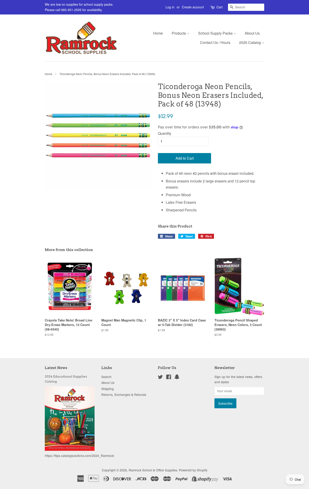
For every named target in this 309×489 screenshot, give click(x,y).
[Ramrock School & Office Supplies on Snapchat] (176, 377)
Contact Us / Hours (215, 42)
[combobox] (246, 7)
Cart (219, 7)
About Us (252, 33)
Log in (170, 7)
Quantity (164, 133)
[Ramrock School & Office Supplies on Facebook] (168, 377)
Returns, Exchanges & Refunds (123, 394)
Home (158, 33)
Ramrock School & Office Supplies (153, 470)
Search (106, 376)
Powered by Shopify (193, 470)
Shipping (107, 388)
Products (179, 33)
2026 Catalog (250, 42)
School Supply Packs (215, 33)
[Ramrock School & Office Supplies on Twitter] (160, 377)
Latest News (56, 368)
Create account (193, 7)
